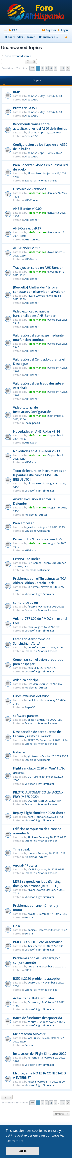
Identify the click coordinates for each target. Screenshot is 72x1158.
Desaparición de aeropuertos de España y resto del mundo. (37, 734)
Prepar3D (29, 707)
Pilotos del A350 (25, 108)
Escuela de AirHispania (37, 530)
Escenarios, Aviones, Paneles (40, 180)
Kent (30, 817)
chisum (32, 1022)
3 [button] (46, 68)
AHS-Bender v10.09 (27, 208)
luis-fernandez (37, 193)
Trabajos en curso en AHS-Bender (38, 267)
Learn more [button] (15, 1141)
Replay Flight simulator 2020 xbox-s (39, 813)
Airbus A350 (31, 99)
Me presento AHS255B (29, 1034)
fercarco (32, 606)
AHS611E (33, 966)
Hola (16, 926)
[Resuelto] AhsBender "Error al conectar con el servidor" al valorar (39, 289)
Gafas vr (19, 752)
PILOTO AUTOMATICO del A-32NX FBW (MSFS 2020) (38, 794)
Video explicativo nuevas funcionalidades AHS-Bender (34, 313)
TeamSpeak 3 (32, 423)
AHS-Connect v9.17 (27, 228)
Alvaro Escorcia (36, 173)
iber (30, 946)
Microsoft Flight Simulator (39, 490)
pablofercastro (36, 700)
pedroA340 (34, 982)
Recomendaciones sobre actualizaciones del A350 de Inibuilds (40, 126)
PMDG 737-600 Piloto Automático (37, 942)
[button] (32, 68)
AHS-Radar (30, 442)
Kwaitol (32, 914)
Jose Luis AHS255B (38, 1038)
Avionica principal (26, 680)
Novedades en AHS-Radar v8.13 (36, 451)
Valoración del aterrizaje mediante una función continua (38, 337)
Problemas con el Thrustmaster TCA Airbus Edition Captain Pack (39, 580)
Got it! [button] (22, 1151)
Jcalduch (32, 527)
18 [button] (62, 68)
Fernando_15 (35, 1002)
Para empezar (23, 523)
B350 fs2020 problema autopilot (36, 978)
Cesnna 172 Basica (26, 559)
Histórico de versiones (29, 189)
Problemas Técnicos (35, 514)
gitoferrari (33, 756)
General (28, 917)
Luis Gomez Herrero (39, 563)
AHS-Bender (31, 220)
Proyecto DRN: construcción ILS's (38, 539)
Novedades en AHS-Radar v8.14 (36, 431)
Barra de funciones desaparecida (37, 1018)
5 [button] (55, 68)
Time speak (21, 849)
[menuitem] (13, 30)
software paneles (26, 716)
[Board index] (36, 12)
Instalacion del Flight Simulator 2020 (39, 1053)
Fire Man (33, 684)
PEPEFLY (33, 740)
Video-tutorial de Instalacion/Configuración (32, 409)
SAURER (32, 800)
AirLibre (32, 837)
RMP (16, 92)
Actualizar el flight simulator (33, 998)
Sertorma (33, 587)
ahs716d (32, 96)
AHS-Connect (32, 200)
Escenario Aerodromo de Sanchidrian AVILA (31, 641)
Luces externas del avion (31, 696)
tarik (30, 627)
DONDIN (33, 776)
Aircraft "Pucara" (25, 865)
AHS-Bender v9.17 (26, 248)
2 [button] (42, 68)
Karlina (32, 930)
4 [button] (51, 68)
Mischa (32, 1081)
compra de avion (25, 602)
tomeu (31, 853)
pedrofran (33, 647)
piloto (31, 719)
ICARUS (32, 869)
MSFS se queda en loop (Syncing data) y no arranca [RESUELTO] (37, 883)
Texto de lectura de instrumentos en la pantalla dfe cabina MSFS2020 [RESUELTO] (39, 475)
